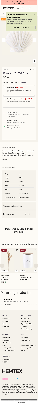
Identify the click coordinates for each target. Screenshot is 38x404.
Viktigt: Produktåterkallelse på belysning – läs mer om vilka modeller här (19, 2)
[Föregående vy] (3, 40)
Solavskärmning (26, 329)
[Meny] (34, 8)
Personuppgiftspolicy (28, 345)
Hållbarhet (6, 338)
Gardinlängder (26, 321)
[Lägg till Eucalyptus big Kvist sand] (16, 271)
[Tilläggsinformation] (9, 280)
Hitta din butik (26, 340)
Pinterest (5, 326)
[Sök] (18, 8)
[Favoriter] (26, 8)
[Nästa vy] (34, 40)
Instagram (5, 321)
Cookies (23, 343)
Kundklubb (6, 340)
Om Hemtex (6, 343)
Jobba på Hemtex (8, 348)
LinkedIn (5, 324)
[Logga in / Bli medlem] (22, 8)
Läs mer (23, 82)
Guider (23, 350)
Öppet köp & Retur (27, 348)
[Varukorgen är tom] (30, 8)
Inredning (24, 326)
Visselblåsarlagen (8, 350)
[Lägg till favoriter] (34, 61)
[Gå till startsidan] (8, 8)
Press (4, 345)
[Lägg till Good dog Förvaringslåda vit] (35, 271)
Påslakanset (25, 319)
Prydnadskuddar (26, 324)
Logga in (5, 362)
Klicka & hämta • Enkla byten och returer (19, 401)
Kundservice (25, 338)
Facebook (5, 319)
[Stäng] (34, 15)
